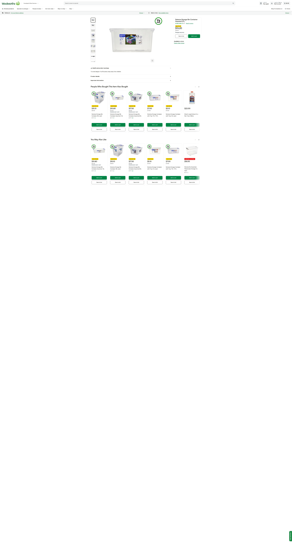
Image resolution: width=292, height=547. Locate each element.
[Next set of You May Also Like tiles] (199, 140)
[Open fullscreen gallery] (152, 60)
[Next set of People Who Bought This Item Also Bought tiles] (199, 87)
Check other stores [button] (179, 43)
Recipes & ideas (37, 9)
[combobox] (149, 3)
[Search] (233, 3)
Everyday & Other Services (30, 3)
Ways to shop (61, 9)
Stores (288, 9)
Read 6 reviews (189, 23)
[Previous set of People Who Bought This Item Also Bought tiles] (195, 87)
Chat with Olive (290, 536)
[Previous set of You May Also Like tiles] (195, 140)
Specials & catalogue (22, 9)
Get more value (49, 9)
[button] (93, 20)
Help (70, 9)
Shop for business (276, 9)
